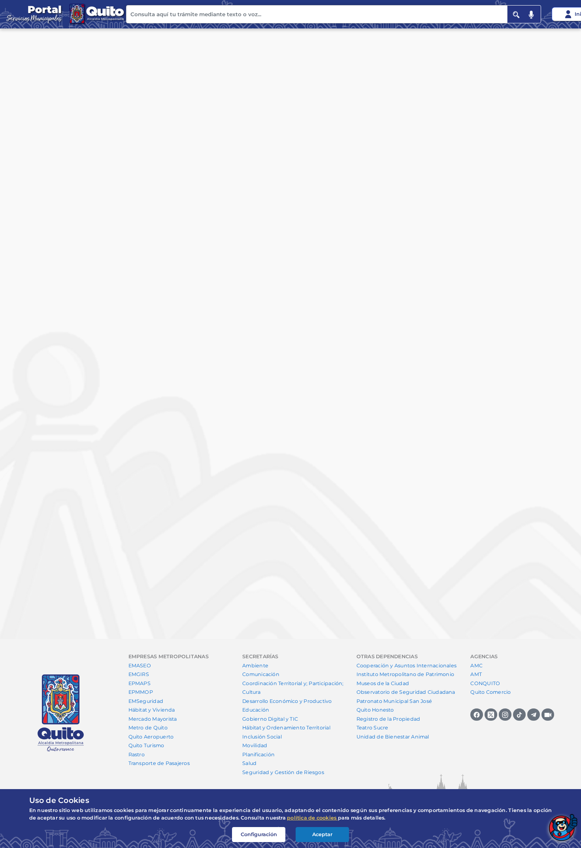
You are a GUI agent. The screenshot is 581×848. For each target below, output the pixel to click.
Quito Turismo (146, 745)
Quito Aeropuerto (151, 737)
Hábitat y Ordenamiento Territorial (286, 728)
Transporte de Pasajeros (159, 763)
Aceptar (322, 834)
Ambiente (255, 666)
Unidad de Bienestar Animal (393, 737)
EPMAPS (139, 683)
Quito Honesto (375, 710)
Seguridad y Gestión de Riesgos (283, 772)
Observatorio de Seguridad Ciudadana (406, 692)
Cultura (251, 692)
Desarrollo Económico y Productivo (287, 701)
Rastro (136, 754)
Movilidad (254, 745)
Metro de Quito (148, 728)
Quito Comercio (490, 692)
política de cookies (312, 818)
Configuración (259, 834)
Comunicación (260, 674)
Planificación (258, 754)
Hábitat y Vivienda (151, 710)
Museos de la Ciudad (383, 683)
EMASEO (139, 666)
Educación (255, 710)
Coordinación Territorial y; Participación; (292, 683)
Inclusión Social (262, 737)
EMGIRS (138, 674)
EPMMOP (140, 692)
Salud (249, 763)
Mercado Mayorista (152, 719)
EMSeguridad (145, 701)
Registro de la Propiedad (388, 719)
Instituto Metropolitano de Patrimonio (405, 674)
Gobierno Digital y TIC (270, 719)
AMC (476, 666)
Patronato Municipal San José (394, 701)
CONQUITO (485, 683)
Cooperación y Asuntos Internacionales (406, 666)
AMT (476, 674)
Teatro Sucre (373, 728)
